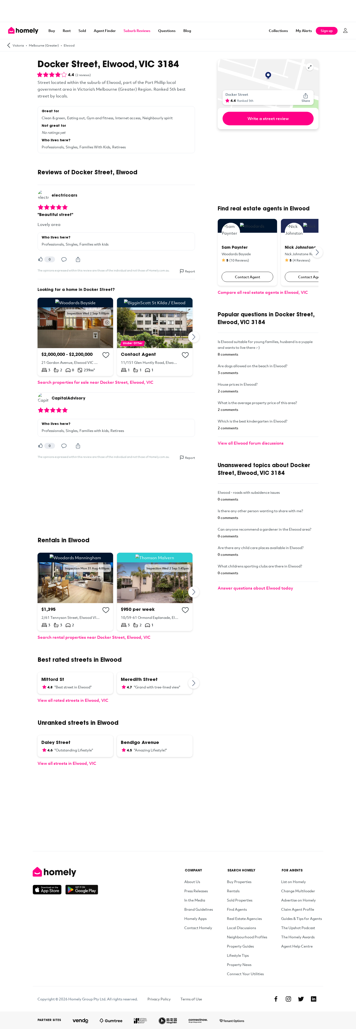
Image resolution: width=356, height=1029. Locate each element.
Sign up (327, 30)
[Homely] (65, 872)
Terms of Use (191, 999)
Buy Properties (239, 881)
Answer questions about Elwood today (255, 588)
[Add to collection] (106, 355)
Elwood (69, 45)
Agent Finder (105, 30)
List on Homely (293, 881)
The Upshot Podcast (298, 927)
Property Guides (240, 946)
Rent (67, 30)
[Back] (9, 45)
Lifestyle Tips (238, 955)
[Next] (194, 337)
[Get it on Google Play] (81, 889)
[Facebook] (276, 999)
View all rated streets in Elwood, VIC (73, 700)
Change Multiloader (298, 890)
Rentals (233, 890)
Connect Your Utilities (245, 973)
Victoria (18, 45)
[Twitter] (301, 999)
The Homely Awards (298, 936)
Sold (82, 30)
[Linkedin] (313, 999)
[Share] (78, 259)
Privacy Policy (159, 999)
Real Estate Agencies (244, 918)
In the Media (194, 900)
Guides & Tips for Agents (301, 918)
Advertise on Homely (298, 900)
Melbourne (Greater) (44, 45)
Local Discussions (241, 927)
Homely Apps (195, 918)
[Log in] (345, 30)
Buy (51, 30)
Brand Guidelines (198, 909)
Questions (167, 30)
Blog (187, 30)
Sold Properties (239, 900)
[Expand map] (310, 67)
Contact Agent (247, 276)
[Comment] (64, 259)
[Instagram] (288, 999)
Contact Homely (198, 927)
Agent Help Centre (297, 946)
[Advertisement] (178, 11)
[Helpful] (40, 259)
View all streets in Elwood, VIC (67, 763)
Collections (278, 30)
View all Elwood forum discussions (251, 443)
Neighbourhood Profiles (247, 936)
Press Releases (196, 890)
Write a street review (268, 118)
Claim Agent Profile (297, 909)
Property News (239, 964)
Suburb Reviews (137, 30)
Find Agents (237, 909)
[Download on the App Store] (49, 889)
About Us (192, 881)
